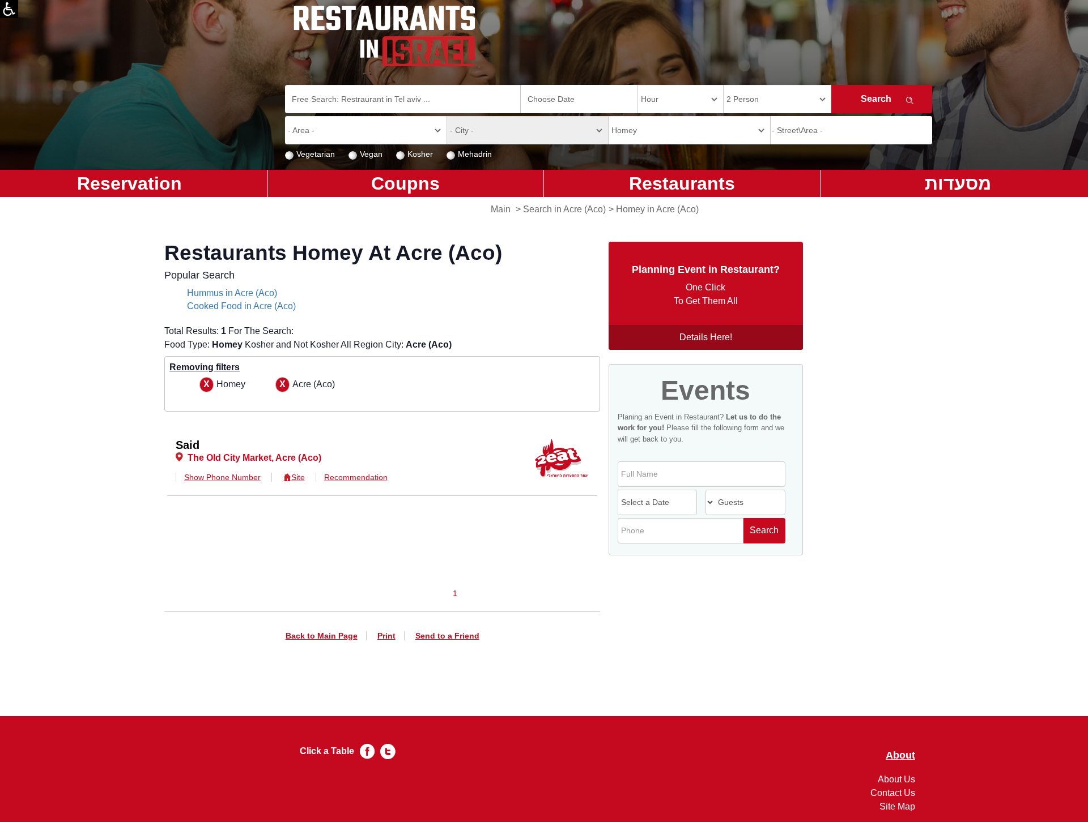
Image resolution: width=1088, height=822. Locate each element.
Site (297, 477)
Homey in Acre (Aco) (657, 209)
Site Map (897, 806)
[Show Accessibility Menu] (9, 9)
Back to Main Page (322, 635)
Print (386, 635)
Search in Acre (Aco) (564, 209)
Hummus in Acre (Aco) (232, 293)
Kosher (420, 154)
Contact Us (892, 793)
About (900, 755)
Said (187, 445)
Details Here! (705, 337)
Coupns (405, 183)
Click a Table (327, 751)
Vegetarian (315, 154)
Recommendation (356, 477)
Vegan (371, 154)
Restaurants (682, 183)
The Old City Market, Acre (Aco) (254, 458)
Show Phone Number (222, 477)
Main (501, 209)
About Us (896, 779)
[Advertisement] (54, 379)
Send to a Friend (447, 635)
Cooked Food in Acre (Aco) (241, 306)
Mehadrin (475, 154)
